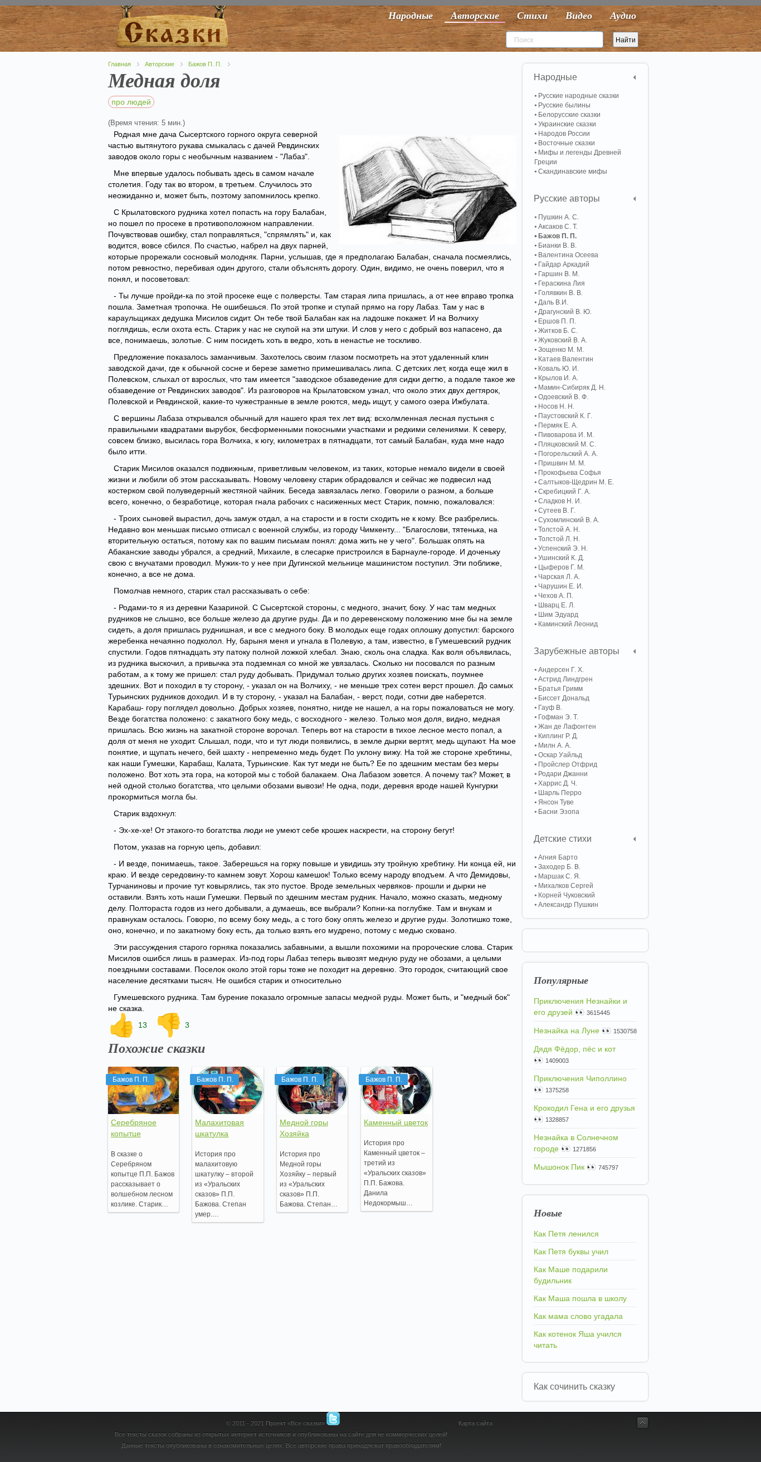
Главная (119, 64)
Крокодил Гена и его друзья (584, 1107)
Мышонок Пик (559, 1166)
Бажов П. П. (205, 64)
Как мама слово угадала (578, 1316)
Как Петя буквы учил (571, 1251)
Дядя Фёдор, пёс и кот (575, 1048)
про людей (131, 101)
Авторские (159, 64)
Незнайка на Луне (566, 1030)
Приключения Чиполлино (580, 1078)
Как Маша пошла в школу (580, 1298)
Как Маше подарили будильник (571, 1275)
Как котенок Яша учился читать (578, 1339)
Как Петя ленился (566, 1233)
